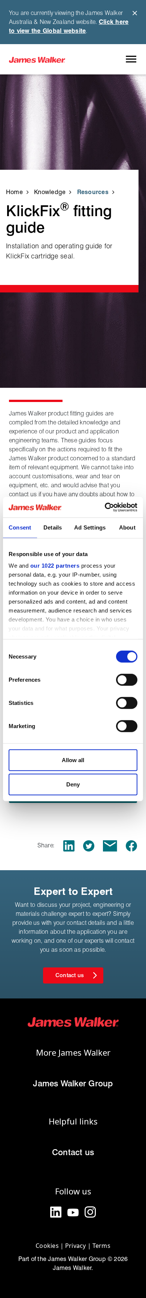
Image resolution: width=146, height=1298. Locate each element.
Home (14, 192)
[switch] (126, 679)
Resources (93, 192)
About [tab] (127, 527)
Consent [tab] (20, 527)
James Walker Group (73, 1083)
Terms (101, 1246)
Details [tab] (52, 527)
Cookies (47, 1246)
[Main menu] (130, 59)
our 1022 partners (55, 565)
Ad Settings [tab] (90, 527)
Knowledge (50, 192)
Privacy (75, 1246)
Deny (73, 784)
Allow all (73, 760)
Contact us (73, 1152)
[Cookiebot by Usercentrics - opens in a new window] (105, 507)
